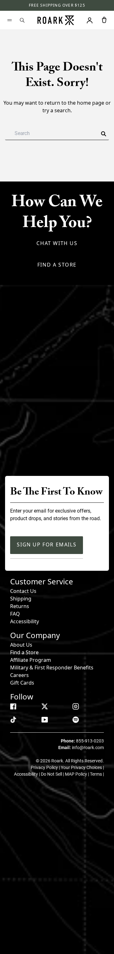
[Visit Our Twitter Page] (44, 706)
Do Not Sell (52, 774)
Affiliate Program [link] (30, 659)
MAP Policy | (77, 774)
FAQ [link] (15, 613)
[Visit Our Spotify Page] (76, 720)
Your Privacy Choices (82, 767)
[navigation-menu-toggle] (9, 20)
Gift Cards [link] (22, 682)
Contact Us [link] (23, 591)
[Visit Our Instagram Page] (76, 706)
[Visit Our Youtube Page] (44, 720)
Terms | (97, 774)
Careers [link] (19, 675)
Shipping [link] (20, 598)
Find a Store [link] (24, 652)
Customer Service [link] (41, 581)
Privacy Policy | (46, 767)
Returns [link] (19, 606)
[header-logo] (55, 20)
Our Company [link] (35, 635)
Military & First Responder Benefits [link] (51, 667)
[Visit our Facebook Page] (13, 706)
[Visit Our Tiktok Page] (13, 720)
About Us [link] (21, 644)
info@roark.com (88, 747)
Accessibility (24, 621)
